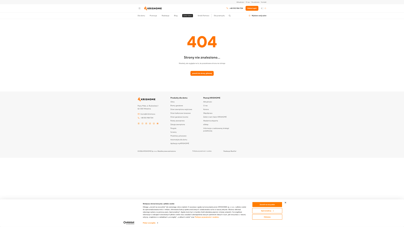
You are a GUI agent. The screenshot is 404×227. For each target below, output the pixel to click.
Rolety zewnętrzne (177, 121)
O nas (248, 2)
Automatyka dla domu (178, 140)
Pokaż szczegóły (149, 223)
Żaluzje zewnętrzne (177, 124)
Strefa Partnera (203, 16)
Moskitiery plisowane (178, 136)
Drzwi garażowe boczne (179, 117)
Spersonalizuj (266, 211)
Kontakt (263, 2)
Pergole (173, 128)
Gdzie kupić (252, 8)
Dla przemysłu (219, 16)
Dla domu (141, 16)
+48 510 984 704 (236, 8)
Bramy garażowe (176, 106)
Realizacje (165, 16)
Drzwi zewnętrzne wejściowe (181, 109)
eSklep (205, 124)
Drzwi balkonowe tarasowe (180, 113)
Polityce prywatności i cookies (207, 217)
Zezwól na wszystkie (267, 204)
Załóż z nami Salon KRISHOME (215, 117)
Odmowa (267, 217)
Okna (172, 102)
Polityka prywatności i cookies (202, 151)
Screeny (173, 132)
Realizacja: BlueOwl (229, 151)
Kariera (206, 109)
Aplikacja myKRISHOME (179, 143)
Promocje (153, 16)
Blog (175, 16)
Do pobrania (255, 2)
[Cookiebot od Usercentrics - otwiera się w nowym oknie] (129, 222)
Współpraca (207, 113)
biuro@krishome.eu (148, 114)
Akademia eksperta (210, 121)
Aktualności (240, 2)
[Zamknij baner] (285, 202)
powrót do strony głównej (202, 73)
